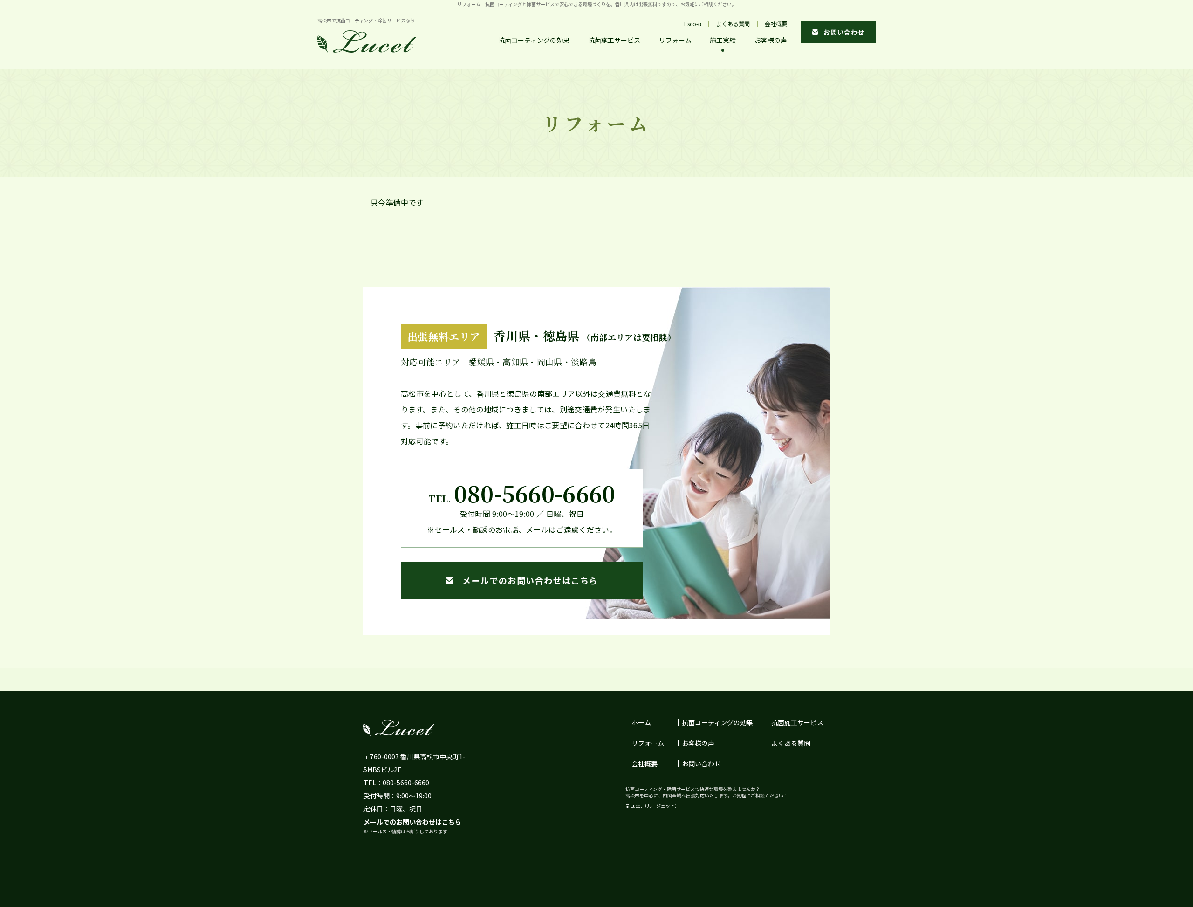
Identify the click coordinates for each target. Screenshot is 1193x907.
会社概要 (776, 24)
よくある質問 (733, 24)
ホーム (641, 722)
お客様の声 (770, 40)
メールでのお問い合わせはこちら (412, 821)
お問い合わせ (701, 763)
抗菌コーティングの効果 (533, 40)
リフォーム (675, 40)
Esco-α (692, 24)
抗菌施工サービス (614, 40)
